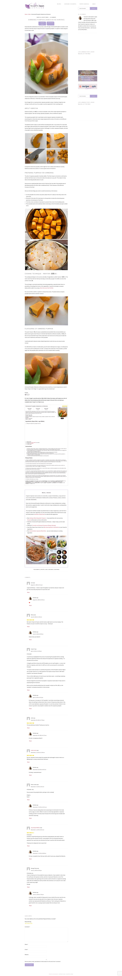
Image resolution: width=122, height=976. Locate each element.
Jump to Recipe (42, 23)
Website (26, 954)
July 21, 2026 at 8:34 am (38, 634)
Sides (29, 14)
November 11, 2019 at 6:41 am (37, 829)
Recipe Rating (28, 921)
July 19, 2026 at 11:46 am (36, 617)
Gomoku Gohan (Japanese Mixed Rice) (38, 531)
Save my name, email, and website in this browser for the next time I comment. (43, 961)
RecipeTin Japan (35, 6)
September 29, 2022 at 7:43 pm (37, 720)
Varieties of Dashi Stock (40, 514)
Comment (27, 926)
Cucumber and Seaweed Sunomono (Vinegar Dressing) (44, 525)
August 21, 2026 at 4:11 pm (37, 585)
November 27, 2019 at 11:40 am (38, 752)
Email (26, 949)
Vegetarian (56, 569)
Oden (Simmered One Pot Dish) (46, 288)
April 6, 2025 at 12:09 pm (36, 651)
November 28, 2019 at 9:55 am (39, 769)
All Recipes (42, 569)
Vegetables (51, 569)
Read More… (85, 29)
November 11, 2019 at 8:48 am (39, 853)
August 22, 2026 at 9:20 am (39, 599)
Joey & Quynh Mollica (35, 827)
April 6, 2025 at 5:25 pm (38, 697)
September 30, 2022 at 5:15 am (39, 735)
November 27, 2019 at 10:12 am (40, 807)
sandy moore (33, 750)
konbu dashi (33, 442)
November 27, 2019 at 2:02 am (37, 786)
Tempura (29, 520)
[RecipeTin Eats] (87, 90)
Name (26, 944)
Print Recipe (50, 22)
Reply (28, 592)
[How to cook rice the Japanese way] (87, 82)
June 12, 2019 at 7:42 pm (38, 894)
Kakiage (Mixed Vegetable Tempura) (38, 518)
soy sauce (31, 443)
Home (26, 14)
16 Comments (53, 17)
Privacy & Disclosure (53, 974)
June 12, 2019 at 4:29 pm (36, 870)
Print (62, 418)
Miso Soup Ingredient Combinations (51, 527)
